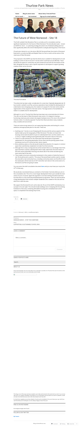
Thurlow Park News (39, 5)
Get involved (32, 16)
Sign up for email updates (48, 16)
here (43, 166)
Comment (59, 249)
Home (17, 13)
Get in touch (19, 16)
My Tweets (16, 416)
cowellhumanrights (33, 212)
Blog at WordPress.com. (39, 423)
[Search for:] (39, 262)
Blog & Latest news (29, 13)
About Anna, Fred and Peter (47, 13)
